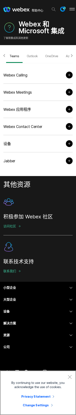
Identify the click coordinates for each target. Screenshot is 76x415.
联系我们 (9, 271)
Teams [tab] (14, 56)
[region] (38, 393)
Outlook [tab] (32, 56)
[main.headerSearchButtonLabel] (53, 8)
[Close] (70, 377)
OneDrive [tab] (51, 56)
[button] (62, 9)
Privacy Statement (35, 396)
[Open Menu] (72, 9)
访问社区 (9, 226)
